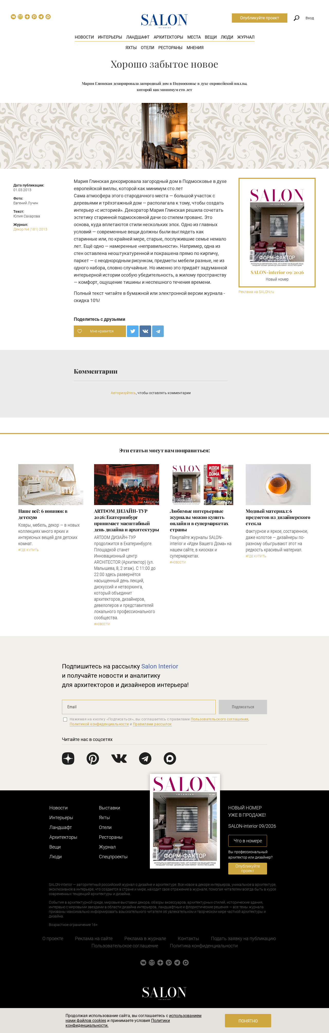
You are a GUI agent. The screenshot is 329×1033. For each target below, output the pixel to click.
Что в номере (248, 840)
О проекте (52, 938)
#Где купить (28, 550)
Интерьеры (110, 37)
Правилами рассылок (152, 724)
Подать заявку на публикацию (243, 938)
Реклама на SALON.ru (256, 292)
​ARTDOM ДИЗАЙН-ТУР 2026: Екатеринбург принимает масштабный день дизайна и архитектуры (126, 520)
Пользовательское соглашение (125, 945)
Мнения (195, 47)
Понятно (248, 1021)
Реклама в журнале (145, 938)
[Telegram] (158, 331)
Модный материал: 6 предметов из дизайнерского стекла (278, 517)
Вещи (211, 37)
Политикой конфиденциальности (99, 724)
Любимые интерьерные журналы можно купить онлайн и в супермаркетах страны (199, 520)
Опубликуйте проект (259, 17)
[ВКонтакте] (145, 331)
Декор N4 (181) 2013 (30, 229)
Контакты (188, 938)
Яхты (131, 47)
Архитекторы (168, 37)
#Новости (102, 624)
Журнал (245, 37)
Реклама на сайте (94, 938)
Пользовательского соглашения (220, 719)
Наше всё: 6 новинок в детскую (42, 514)
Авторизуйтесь (123, 393)
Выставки (109, 807)
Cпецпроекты (113, 856)
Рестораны (170, 47)
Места (194, 37)
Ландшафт (138, 37)
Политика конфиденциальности (204, 945)
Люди (227, 37)
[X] (133, 331)
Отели (147, 47)
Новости (84, 37)
